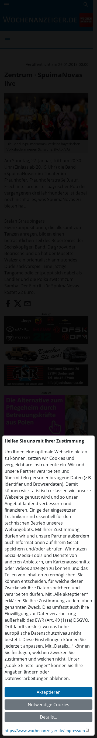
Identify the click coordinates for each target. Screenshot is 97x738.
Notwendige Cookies (48, 705)
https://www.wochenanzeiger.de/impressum (45, 730)
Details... (48, 717)
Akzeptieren (49, 692)
